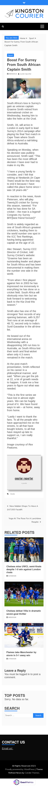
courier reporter (24, 478)
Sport (10, 55)
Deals (12, 494)
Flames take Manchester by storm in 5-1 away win (21, 653)
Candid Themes (32, 772)
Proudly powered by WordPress (20, 769)
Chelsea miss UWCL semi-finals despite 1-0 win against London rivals (23, 569)
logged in (24, 674)
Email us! (7, 748)
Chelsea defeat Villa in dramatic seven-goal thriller (23, 612)
